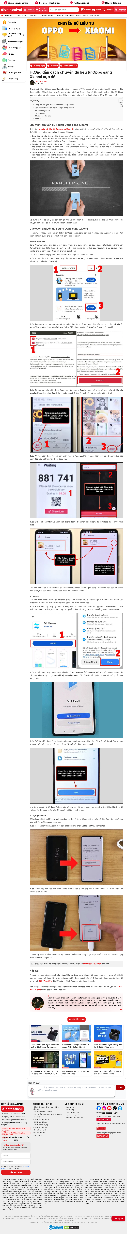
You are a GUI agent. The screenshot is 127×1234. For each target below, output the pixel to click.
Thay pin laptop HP (9, 1179)
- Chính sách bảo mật (40, 1122)
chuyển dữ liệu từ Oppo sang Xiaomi (56, 129)
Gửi (122, 1087)
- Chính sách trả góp (40, 1127)
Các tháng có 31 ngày (116, 1183)
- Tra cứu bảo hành (39, 1130)
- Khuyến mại (69, 1107)
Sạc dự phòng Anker (67, 1191)
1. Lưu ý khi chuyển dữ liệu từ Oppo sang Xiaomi (53, 105)
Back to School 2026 (112, 1197)
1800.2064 (21, 1114)
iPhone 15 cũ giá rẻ (28, 1205)
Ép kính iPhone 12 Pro (72, 1183)
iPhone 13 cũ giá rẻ (24, 1189)
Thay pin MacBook (13, 1201)
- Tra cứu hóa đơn (39, 1132)
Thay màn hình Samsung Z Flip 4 (20, 1191)
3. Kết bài (37, 119)
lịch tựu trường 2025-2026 (94, 1197)
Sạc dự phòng (55, 1189)
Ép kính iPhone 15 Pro (72, 1179)
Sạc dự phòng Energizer (70, 1189)
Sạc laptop (6, 1205)
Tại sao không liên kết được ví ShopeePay (105, 1194)
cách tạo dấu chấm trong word (105, 1185)
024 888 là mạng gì (116, 1181)
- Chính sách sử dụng (40, 1125)
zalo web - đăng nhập (102, 1201)
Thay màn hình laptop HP (31, 1201)
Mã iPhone (89, 1185)
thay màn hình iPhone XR (69, 1195)
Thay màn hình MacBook (14, 1199)
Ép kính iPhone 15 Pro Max (53, 1179)
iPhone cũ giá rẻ (32, 1185)
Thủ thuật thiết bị (47, 15)
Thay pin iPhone (20, 1181)
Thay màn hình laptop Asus (12, 1203)
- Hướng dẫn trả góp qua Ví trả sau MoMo (47, 1114)
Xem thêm (36, 1135)
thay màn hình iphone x (70, 1197)
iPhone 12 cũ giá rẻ (9, 1189)
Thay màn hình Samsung (22, 1183)
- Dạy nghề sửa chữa (72, 1112)
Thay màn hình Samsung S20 (18, 1195)
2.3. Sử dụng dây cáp (43, 116)
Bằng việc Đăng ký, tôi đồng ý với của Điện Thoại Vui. (15, 1167)
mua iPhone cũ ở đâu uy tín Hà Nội (105, 1198)
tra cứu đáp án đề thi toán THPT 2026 (100, 1179)
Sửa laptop (27, 1203)
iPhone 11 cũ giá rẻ (33, 1187)
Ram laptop (36, 1203)
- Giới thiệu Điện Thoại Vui (74, 1117)
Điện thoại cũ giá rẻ (18, 1185)
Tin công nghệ (21, 15)
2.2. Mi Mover (40, 113)
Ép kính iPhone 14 (56, 1183)
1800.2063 (21, 1117)
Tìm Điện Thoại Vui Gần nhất (15, 1128)
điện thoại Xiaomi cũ (92, 964)
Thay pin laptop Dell (25, 1179)
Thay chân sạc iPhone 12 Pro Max (68, 1185)
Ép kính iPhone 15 (65, 1181)
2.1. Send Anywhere (42, 111)
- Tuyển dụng (69, 1110)
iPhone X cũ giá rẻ (18, 1187)
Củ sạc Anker (55, 1193)
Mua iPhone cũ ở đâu (101, 1187)
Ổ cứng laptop (16, 1205)
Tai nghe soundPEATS (66, 1187)
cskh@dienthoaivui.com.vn (16, 1120)
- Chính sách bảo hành (41, 1119)
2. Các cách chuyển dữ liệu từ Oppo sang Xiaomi (54, 108)
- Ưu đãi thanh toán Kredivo (42, 1112)
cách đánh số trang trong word (96, 1183)
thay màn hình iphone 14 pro (72, 1199)
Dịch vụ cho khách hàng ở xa (15, 1133)
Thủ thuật (33, 15)
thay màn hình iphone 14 (70, 1193)
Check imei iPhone (117, 1195)
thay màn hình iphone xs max (54, 1201)
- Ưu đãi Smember (39, 1117)
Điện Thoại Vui (45, 981)
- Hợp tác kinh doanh (72, 1115)
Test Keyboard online (99, 1181)
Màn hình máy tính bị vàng (100, 1191)
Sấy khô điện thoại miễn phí (23, 1207)
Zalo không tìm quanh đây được (105, 1193)
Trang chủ (8, 15)
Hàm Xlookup (95, 1189)
